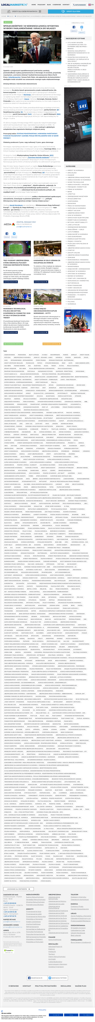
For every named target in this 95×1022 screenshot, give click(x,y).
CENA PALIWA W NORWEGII (48, 836)
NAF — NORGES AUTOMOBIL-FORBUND (15, 591)
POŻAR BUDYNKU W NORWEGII (29, 881)
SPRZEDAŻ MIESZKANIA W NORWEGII (15, 677)
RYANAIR (84, 633)
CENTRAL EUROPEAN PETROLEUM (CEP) (74, 630)
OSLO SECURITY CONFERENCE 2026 (58, 831)
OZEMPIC (52, 470)
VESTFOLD (52, 600)
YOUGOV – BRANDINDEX (62, 525)
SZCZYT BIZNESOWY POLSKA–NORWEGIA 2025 (73, 561)
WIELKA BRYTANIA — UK (42, 712)
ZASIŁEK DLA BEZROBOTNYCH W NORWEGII (65, 754)
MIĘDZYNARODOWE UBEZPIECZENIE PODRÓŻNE (39, 735)
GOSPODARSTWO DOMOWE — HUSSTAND (15, 387)
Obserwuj (7, 237)
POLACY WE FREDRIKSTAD (53, 668)
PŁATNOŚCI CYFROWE (31, 467)
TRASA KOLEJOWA (46, 842)
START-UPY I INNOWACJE (77, 278)
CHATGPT (61, 420)
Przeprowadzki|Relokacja (80, 921)
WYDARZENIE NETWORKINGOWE (74, 715)
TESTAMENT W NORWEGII (77, 509)
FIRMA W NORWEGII (75, 189)
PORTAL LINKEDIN (26, 533)
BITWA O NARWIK (9, 853)
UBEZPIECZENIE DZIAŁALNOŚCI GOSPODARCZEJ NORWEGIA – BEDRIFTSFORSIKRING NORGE (30, 768)
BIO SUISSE (19, 729)
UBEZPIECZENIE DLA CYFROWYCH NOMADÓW (69, 735)
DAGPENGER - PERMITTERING (64, 371)
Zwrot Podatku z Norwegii (81, 916)
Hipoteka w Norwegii (34, 919)
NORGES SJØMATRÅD (83, 478)
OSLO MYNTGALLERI (60, 580)
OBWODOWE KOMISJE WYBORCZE (79, 555)
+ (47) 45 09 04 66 (10, 912)
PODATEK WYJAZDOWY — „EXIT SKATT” (54, 473)
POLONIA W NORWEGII (73, 861)
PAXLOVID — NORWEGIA (73, 412)
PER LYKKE (80, 597)
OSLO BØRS (7, 365)
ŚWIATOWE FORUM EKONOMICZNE (14, 371)
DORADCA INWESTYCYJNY (30, 578)
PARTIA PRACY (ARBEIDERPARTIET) (38, 509)
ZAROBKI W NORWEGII (59, 522)
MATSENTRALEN (40, 660)
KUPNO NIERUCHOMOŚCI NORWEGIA (36, 575)
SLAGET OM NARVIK (36, 856)
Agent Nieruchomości (56, 956)
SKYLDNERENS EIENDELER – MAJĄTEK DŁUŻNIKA (41, 759)
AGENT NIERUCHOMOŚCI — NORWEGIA (61, 575)
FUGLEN (48, 856)
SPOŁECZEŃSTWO (55, 62)
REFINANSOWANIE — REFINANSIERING (22, 360)
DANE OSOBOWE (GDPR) (82, 363)
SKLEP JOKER (59, 790)
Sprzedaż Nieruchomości (35, 899)
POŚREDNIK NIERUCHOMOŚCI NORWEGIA (16, 674)
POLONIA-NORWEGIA (41, 531)
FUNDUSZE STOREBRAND (74, 520)
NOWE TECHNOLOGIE (24, 303)
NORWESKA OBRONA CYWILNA (39, 839)
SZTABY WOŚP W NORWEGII (53, 506)
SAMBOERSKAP (39, 536)
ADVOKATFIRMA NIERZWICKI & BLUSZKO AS (67, 550)
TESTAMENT (50, 536)
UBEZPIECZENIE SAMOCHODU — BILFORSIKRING (18, 379)
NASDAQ (22, 638)
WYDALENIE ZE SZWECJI (28, 801)
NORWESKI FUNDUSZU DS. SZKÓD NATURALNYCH (18, 696)
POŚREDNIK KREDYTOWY (71, 448)
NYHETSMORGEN (78, 784)
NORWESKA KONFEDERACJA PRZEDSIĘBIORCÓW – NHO (62, 823)
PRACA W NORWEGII (73, 365)
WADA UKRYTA (75, 588)
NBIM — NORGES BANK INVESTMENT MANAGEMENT (19, 396)
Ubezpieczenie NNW (56, 913)
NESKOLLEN (65, 839)
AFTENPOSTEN (40, 448)
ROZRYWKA (37, 365)
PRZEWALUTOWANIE (75, 619)
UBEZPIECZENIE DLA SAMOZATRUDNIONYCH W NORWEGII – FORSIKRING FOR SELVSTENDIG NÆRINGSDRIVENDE (36, 765)
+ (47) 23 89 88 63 (9, 903)
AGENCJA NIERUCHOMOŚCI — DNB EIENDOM (43, 679)
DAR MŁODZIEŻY (72, 564)
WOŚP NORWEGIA (25, 831)
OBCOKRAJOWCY (75, 544)
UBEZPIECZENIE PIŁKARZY (11, 861)
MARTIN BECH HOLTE (27, 633)
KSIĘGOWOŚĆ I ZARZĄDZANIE (79, 269)
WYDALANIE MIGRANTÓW (44, 542)
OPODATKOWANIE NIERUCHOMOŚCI (72, 867)
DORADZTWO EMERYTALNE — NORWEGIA (16, 817)
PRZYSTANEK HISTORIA (21, 856)
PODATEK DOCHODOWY (11, 525)
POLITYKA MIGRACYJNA (44, 801)
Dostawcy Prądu (77, 906)
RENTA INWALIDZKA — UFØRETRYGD (34, 547)
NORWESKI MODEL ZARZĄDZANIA (66, 870)
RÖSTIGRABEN (63, 726)
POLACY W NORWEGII (49, 602)
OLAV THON (68, 498)
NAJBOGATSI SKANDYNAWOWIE (13, 390)
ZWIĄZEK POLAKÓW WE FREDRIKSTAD (75, 668)
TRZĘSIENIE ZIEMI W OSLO (11, 839)
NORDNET (60, 638)
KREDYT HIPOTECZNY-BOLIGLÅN (13, 363)
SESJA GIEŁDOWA (50, 569)
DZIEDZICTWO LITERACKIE (11, 531)
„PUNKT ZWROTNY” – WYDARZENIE (14, 701)
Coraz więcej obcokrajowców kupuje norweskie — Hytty (45, 311)
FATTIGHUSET (28, 660)
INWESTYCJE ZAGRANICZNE (33, 828)
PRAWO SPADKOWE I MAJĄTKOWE (33, 437)
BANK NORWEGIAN (36, 619)
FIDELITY (40, 638)
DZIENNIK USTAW (55, 605)
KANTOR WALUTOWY (60, 619)
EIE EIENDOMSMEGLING (11, 572)
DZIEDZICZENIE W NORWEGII (12, 743)
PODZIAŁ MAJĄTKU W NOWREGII (59, 514)
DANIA (28, 478)
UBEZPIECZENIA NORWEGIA (50, 451)
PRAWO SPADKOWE (26, 536)
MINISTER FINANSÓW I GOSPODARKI (14, 825)
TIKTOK (51, 487)
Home (34, 4)
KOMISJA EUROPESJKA (27, 542)
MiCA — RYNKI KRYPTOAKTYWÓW (23, 812)
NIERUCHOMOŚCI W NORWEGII (79, 180)
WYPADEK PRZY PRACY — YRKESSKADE (59, 547)
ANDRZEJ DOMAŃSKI (34, 825)
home (3, 16)
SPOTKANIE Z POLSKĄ (61, 517)
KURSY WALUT (8, 544)
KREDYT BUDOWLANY (42, 382)
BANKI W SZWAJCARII (67, 732)
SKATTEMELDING (42, 553)
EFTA (5, 547)
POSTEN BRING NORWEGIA (12, 641)
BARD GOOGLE (34, 434)
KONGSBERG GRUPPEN (81, 498)
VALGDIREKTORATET (78, 641)
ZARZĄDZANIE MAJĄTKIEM (78, 196)
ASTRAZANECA (84, 390)
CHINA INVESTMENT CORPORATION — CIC (65, 566)
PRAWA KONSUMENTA (62, 588)
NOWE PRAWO (42, 605)
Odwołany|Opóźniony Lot (81, 918)
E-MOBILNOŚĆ (34, 429)
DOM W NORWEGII (75, 215)
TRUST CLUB (33, 715)
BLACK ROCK (8, 522)
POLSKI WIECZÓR (34, 597)
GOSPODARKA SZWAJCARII (50, 732)
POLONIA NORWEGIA (10, 831)
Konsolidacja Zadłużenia (35, 929)
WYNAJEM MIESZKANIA (52, 363)
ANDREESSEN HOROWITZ (23, 630)
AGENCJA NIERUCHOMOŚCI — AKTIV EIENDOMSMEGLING (59, 688)
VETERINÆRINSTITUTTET (29, 481)
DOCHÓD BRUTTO (45, 522)
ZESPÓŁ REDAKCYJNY (26, 222)
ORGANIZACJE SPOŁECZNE (78, 290)
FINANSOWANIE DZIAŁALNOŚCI (62, 456)
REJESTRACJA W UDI (44, 754)
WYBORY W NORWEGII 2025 (49, 644)
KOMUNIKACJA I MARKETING (78, 281)
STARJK (26, 487)
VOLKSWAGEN (73, 445)
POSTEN (80, 605)
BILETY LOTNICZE (34, 354)
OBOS (6, 445)
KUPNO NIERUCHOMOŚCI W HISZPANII (41, 462)
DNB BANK (36, 525)
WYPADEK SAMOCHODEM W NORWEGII (43, 666)
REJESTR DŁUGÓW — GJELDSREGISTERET (46, 376)
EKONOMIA (72, 203)
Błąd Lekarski (76, 935)
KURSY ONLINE (38, 533)
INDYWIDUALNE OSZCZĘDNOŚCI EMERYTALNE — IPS (66, 817)
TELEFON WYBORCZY (47, 558)
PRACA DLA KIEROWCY (53, 608)
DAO (54, 792)
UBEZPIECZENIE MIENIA (33, 878)
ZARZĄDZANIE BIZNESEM (77, 227)
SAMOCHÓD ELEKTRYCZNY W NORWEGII (67, 418)
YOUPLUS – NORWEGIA (83, 718)
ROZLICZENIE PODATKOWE (80, 553)
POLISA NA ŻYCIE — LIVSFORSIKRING (44, 393)
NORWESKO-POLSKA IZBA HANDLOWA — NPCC (50, 812)
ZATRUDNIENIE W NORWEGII (46, 746)
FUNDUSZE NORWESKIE (50, 561)
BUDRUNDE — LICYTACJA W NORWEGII (60, 677)
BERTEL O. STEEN (32, 588)
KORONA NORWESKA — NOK (47, 432)
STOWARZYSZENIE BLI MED (44, 517)
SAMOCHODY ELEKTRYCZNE (78, 218)
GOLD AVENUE (60, 520)
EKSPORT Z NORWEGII (25, 803)
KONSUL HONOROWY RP (67, 597)
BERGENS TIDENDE (82, 467)
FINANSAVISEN (8, 611)
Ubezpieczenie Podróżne (58, 911)
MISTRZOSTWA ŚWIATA (10, 520)
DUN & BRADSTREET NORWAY (12, 724)
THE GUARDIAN (60, 875)
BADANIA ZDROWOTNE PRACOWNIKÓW (15, 649)
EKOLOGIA (40, 396)
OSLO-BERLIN (8, 842)
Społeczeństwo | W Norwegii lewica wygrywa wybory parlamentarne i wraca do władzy (54, 16)
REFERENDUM (8, 809)
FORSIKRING (29, 448)
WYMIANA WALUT (23, 619)
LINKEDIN (55, 423)
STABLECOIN (7, 812)
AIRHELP (28, 393)
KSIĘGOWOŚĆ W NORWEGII (78, 234)
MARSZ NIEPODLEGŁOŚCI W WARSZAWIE (15, 787)
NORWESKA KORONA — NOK (80, 542)
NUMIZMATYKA (8, 583)
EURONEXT (59, 484)
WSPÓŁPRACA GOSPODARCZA (13, 828)
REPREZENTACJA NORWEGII (31, 861)
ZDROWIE (71, 257)
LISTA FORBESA (73, 232)
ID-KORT (18, 547)
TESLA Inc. (54, 382)
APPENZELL (36, 729)
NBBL (85, 401)
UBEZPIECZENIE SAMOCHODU (79, 248)
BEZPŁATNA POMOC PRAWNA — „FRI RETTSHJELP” (39, 418)
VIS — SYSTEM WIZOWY (39, 710)
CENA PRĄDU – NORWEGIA (55, 655)
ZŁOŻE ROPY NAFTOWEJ (11, 633)
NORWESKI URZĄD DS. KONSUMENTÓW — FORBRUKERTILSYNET (22, 594)
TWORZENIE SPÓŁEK (42, 586)
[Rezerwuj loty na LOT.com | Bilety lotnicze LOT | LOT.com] (78, 321)
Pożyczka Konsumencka (35, 934)
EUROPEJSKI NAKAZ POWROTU (45, 539)
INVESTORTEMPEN (84, 644)
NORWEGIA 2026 (36, 820)
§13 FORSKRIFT (77, 649)
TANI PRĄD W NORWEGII (80, 652)
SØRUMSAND (55, 839)
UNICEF (50, 660)
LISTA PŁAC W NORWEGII (11, 757)
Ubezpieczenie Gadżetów (58, 926)
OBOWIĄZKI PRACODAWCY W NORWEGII (69, 746)
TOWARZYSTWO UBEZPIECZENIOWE (14, 721)
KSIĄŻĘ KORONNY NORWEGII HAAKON (29, 561)
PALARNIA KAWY (58, 856)
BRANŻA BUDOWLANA (65, 470)
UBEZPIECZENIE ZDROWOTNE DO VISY (68, 737)
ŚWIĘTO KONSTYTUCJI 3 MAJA (12, 566)
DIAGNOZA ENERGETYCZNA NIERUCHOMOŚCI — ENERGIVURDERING (23, 412)
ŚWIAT (63, 363)
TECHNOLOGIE (30, 363)
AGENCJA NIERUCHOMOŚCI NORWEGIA (71, 671)
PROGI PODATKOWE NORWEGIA (72, 503)
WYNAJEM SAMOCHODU (21, 440)
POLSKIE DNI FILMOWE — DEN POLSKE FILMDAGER (67, 495)
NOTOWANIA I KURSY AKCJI (34, 569)
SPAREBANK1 (76, 451)
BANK (70, 192)
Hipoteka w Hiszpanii (34, 939)
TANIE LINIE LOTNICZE (21, 635)
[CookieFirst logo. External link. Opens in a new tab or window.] (2, 1011)
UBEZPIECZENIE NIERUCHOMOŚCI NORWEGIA (56, 878)
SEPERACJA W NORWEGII (11, 514)
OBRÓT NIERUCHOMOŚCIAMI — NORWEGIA (16, 580)
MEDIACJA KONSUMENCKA (51, 594)
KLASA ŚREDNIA (8, 492)
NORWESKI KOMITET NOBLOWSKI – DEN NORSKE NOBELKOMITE (22, 699)
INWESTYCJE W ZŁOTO (46, 520)
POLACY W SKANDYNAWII (71, 864)
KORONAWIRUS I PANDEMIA (78, 260)
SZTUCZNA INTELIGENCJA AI (75, 420)
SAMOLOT (74, 354)
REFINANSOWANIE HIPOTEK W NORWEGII (16, 616)
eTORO (67, 484)
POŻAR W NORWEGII (62, 872)
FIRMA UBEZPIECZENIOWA (35, 721)
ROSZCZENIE (59, 690)
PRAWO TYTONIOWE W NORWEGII (60, 814)
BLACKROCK (31, 638)
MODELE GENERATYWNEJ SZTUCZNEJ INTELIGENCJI (46, 781)
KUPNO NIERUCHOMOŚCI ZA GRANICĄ (58, 459)
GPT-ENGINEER (8, 630)
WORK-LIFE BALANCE (10, 423)
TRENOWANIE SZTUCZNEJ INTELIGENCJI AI (16, 781)
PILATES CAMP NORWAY (63, 487)
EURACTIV (21, 586)
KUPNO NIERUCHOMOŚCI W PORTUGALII (66, 462)
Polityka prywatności (46, 986)
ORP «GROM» (8, 856)
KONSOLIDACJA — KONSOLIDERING (36, 390)
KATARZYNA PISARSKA (42, 834)
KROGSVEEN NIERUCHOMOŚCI (30, 572)
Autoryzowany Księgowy (57, 964)
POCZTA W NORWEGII (72, 638)
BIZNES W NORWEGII (75, 276)
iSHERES (17, 522)
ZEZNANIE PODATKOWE (28, 553)
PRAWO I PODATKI (74, 241)
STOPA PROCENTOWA (39, 555)
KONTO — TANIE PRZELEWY (68, 379)
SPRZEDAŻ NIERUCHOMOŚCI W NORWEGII (69, 437)
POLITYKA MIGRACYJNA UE (79, 539)
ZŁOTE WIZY (38, 423)
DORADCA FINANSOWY (54, 448)
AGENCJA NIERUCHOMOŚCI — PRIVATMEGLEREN (72, 679)
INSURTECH (7, 398)
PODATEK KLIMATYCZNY (47, 809)
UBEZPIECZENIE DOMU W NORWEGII (69, 489)
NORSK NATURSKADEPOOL (45, 690)
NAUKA (46, 365)
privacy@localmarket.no (12, 927)
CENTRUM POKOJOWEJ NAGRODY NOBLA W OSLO (58, 699)
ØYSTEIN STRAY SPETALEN (72, 798)
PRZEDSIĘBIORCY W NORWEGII (78, 795)
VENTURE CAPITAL (9, 586)
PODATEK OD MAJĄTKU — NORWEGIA (14, 795)
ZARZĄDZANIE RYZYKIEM (45, 371)
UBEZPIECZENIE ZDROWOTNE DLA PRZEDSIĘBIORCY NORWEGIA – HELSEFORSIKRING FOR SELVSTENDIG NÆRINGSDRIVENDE (40, 773)
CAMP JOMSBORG (9, 834)
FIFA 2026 (39, 859)
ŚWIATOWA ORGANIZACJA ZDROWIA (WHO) (36, 409)
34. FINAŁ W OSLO (49, 828)
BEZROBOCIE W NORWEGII (57, 531)
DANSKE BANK (34, 470)
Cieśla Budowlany (55, 962)
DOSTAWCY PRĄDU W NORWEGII (77, 500)
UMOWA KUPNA (66, 594)
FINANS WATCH (68, 721)
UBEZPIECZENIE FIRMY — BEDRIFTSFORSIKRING (74, 376)
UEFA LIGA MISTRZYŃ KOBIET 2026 (14, 850)
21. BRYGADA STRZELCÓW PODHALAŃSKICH (70, 853)
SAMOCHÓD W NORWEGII (81, 432)
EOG (11, 547)
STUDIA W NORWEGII (10, 506)
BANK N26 (48, 619)
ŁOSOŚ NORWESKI (68, 478)
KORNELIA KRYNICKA (66, 743)
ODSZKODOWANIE (9, 354)
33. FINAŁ (66, 506)
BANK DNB (20, 448)
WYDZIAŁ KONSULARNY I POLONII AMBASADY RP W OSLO (72, 558)
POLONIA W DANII (24, 864)
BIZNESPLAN (52, 387)
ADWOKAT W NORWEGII (77, 271)
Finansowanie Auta (33, 911)
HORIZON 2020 (78, 434)
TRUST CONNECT (57, 715)
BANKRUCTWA (57, 724)
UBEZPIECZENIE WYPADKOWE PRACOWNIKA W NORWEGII (43, 751)
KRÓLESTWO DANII (66, 398)
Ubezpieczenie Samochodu (54, 898)
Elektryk (51, 949)
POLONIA (71, 301)
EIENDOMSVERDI (9, 404)
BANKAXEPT (7, 790)
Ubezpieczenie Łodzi (56, 904)
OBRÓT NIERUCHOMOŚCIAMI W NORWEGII (68, 415)
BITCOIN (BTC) (35, 635)
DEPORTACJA (72, 801)
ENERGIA (22, 454)
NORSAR (24, 839)
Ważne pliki (80, 986)
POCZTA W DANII (81, 790)
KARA (6, 360)
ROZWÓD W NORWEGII (69, 511)
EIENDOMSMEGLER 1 (64, 569)
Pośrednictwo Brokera (35, 905)
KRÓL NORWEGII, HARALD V (12, 459)
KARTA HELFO (82, 624)
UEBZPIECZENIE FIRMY (76, 213)
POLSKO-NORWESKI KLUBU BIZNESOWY (15, 715)
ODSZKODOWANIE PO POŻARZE (13, 878)
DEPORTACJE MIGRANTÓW (25, 539)
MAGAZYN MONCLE (27, 859)
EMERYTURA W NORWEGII (77, 220)
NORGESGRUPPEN (19, 790)
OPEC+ (66, 542)
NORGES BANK (80, 371)
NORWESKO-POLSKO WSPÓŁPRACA (14, 564)
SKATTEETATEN (25, 525)
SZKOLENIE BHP (50, 748)
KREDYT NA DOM (74, 210)
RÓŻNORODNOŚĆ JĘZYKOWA (77, 729)
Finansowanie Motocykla (36, 916)
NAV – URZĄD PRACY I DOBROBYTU (56, 533)
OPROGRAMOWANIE (53, 627)
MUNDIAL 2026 (49, 859)
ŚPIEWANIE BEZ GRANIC (64, 600)
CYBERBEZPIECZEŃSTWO (11, 432)
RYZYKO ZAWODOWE (64, 649)
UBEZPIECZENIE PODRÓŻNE (78, 255)
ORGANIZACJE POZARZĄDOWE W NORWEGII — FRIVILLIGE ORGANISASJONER (63, 657)
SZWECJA (81, 442)
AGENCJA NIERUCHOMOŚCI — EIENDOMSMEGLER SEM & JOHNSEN (23, 685)
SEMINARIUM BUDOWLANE (12, 707)
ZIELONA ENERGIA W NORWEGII (71, 845)
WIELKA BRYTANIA (22, 492)
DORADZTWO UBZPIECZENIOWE (49, 398)
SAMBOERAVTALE (9, 539)
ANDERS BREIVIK (9, 465)
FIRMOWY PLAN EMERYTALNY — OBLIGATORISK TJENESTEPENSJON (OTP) (25, 385)
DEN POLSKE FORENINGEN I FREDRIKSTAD (16, 671)
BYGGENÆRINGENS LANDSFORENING (15, 473)
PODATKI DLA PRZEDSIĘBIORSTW (28, 836)
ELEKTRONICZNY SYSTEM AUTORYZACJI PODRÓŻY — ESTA (68, 712)
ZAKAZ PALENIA (43, 814)
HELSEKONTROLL (35, 649)
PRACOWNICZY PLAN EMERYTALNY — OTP (75, 751)
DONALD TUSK (38, 506)
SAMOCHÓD (77, 357)
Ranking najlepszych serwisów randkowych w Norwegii (79, 53)
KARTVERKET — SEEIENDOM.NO (13, 575)
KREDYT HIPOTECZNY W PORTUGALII (33, 459)
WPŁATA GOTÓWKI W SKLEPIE (39, 787)
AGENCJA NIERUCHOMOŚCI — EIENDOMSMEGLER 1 (52, 682)
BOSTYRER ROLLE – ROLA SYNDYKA (14, 759)
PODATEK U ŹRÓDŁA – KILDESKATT (27, 465)
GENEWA (45, 729)
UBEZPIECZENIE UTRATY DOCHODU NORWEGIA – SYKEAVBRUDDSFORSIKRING (26, 779)
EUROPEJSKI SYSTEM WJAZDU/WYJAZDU (62, 707)
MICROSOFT (7, 487)
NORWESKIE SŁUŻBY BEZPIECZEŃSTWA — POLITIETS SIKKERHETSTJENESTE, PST (26, 495)
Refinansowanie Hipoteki (36, 937)
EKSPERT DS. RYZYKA (10, 881)
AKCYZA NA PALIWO (10, 836)
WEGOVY (44, 470)
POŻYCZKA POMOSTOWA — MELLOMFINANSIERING (56, 374)
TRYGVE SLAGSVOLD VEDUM (59, 509)
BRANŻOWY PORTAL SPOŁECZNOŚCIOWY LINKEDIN (66, 779)
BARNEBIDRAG (26, 514)
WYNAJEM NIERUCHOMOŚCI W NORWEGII (50, 401)
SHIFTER (33, 611)
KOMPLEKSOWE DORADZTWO (41, 456)
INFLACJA (27, 555)
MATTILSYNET (43, 481)
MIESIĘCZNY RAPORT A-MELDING (13, 751)
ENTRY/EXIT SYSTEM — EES (11, 710)
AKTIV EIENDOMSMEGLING (62, 572)
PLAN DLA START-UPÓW (57, 586)
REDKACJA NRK (32, 784)
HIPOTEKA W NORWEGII (77, 273)
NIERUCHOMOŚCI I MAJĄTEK (52, 303)
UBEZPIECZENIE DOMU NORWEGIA (78, 875)
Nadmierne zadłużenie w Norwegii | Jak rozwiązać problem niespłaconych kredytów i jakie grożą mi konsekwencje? (79, 78)
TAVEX (76, 456)
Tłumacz (51, 954)
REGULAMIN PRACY (63, 748)
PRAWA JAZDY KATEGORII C (70, 608)
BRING (73, 605)
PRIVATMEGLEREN (47, 572)
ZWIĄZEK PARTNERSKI (10, 536)
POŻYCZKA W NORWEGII (77, 208)
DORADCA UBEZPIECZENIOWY (67, 663)
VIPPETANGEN (50, 564)
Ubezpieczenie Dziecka (57, 921)
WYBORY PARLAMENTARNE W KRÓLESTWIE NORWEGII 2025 (21, 644)
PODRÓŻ (71, 175)
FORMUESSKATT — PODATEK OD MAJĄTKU (40, 795)
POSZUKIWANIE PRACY (10, 533)
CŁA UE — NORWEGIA (10, 803)
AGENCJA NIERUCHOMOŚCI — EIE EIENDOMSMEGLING (19, 682)
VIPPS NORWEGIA (47, 525)
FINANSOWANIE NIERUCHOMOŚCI (41, 580)
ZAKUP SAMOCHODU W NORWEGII (14, 588)
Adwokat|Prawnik (55, 946)
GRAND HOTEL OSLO (74, 580)
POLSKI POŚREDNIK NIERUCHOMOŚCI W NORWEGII (71, 674)
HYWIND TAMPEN (9, 442)
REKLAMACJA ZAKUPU (73, 586)
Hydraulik (52, 951)
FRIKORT (33, 503)
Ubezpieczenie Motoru (57, 901)
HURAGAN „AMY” (80, 693)
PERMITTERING (31, 754)
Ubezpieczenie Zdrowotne (58, 923)
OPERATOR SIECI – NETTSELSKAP (36, 655)
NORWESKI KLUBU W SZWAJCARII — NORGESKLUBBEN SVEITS (21, 732)
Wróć (9, 22)
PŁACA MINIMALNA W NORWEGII (13, 498)
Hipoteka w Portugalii (34, 942)
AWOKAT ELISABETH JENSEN (12, 437)
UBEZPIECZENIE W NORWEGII (22, 357)
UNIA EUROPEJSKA (75, 236)
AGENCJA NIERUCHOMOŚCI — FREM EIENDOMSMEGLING (61, 685)
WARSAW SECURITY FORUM (79, 831)
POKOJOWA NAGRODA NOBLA (57, 696)
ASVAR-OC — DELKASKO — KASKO (43, 357)
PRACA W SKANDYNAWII (77, 206)
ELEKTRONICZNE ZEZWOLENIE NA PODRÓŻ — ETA (18, 712)
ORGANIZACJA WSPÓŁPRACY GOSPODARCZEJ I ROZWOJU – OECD (58, 611)
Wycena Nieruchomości (35, 902)
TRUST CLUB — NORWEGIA (58, 429)
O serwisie (57, 4)
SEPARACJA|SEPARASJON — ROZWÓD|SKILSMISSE (63, 390)
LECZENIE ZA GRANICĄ (50, 622)
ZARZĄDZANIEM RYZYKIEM (78, 292)
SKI (84, 544)
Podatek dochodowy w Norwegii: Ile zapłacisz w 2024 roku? (78, 59)
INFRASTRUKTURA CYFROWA (12, 847)
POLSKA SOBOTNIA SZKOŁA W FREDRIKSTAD (44, 671)
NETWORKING (52, 597)
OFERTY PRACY (35, 387)
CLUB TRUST (7, 440)
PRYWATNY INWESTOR (34, 870)
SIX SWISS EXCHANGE (10, 638)
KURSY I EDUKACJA (75, 288)
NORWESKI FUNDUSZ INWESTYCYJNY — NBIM (37, 566)
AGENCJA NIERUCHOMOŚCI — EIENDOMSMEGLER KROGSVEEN (22, 688)
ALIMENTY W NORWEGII (40, 514)
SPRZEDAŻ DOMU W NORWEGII (38, 677)
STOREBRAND (65, 451)
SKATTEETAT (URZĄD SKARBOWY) (59, 553)
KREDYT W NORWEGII (76, 170)
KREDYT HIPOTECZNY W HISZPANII (50, 445)
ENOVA (76, 440)
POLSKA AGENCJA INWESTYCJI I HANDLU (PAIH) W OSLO (57, 704)
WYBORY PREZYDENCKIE (30, 558)
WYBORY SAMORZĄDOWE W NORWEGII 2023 (30, 442)
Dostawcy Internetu (78, 897)
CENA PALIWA (72, 834)
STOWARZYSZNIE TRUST (25, 718)
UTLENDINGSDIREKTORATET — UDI (14, 754)
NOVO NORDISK (22, 470)
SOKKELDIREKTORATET (72, 633)
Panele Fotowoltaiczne (80, 909)
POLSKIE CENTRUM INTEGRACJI (80, 517)
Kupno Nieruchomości (35, 897)
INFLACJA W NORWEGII (30, 398)
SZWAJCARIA (59, 426)
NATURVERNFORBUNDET (11, 481)
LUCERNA (62, 729)
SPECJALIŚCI (72, 173)
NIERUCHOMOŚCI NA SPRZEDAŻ (13, 393)
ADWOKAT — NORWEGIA (20, 434)
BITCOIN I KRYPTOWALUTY (77, 222)
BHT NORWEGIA (33, 646)
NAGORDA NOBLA (41, 696)
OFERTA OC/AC (8, 668)
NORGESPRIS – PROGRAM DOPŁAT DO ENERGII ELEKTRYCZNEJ (52, 652)
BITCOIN (51, 385)
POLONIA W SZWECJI (10, 864)
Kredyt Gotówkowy (33, 922)
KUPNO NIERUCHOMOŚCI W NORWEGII (15, 462)
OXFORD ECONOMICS (75, 616)
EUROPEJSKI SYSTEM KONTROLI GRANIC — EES (62, 710)
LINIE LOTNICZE (74, 225)
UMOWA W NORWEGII (65, 432)
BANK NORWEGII (49, 544)
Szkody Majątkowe (78, 933)
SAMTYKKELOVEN (30, 605)
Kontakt (66, 4)
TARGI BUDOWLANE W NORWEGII (28, 704)
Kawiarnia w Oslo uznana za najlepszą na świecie (47, 261)
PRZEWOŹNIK (22, 354)
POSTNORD (26, 641)
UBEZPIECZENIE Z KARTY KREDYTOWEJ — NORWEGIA (46, 740)
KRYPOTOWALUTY (63, 393)
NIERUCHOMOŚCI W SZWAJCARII (13, 478)
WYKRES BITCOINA (59, 635)
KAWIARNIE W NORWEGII (11, 859)
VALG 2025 (66, 641)
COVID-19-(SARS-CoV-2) (10, 374)
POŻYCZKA (7, 357)
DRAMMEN (72, 454)
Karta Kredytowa (54, 939)
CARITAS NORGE (33, 657)
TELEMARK (42, 600)
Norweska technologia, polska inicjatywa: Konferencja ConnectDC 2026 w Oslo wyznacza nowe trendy (16, 313)
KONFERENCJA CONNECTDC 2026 (64, 842)
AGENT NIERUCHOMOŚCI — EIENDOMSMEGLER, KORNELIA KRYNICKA (51, 440)
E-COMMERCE (63, 792)
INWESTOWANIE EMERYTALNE (39, 817)
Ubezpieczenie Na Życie (57, 918)
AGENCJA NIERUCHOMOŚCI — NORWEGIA (52, 578)
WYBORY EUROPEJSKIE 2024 (12, 484)
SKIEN (43, 597)
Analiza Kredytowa (33, 924)
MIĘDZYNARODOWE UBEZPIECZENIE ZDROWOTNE (18, 737)
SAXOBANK (17, 487)
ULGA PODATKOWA (9, 429)
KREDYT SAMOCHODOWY (48, 467)
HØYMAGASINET (58, 701)
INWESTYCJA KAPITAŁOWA (11, 578)
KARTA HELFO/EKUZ (10, 627)
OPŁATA (86, 357)
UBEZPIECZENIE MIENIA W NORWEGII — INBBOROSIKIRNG (55, 693)
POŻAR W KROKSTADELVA (78, 872)
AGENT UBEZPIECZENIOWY (35, 454)
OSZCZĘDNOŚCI (26, 432)
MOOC (47, 423)
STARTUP (71, 250)
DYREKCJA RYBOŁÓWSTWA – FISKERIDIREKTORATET (19, 517)
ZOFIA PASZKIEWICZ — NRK (72, 781)
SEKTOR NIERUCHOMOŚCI (71, 724)
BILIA (51, 588)
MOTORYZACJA (73, 283)
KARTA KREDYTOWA (59, 454)
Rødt (30, 114)
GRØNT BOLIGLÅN (81, 743)
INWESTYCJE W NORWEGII (68, 644)
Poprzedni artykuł (14, 344)
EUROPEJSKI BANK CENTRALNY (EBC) (61, 476)
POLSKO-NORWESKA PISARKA (36, 528)
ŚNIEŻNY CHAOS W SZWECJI (52, 820)
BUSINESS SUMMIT (9, 561)
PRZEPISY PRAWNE (59, 801)
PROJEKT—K (44, 429)
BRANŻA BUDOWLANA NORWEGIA (14, 726)
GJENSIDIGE (86, 451)
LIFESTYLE (57, 255)
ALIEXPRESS (71, 473)
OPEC (21, 423)
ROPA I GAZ (29, 423)
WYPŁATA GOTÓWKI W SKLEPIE (59, 787)
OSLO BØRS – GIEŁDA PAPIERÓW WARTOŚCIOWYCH (38, 484)
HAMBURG (35, 842)
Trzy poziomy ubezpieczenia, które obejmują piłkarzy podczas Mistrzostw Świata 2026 (16, 263)
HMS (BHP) (62, 646)
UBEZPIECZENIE (8, 448)
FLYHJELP (44, 354)
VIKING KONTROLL (34, 591)
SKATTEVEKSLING (54, 867)
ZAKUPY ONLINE (74, 253)
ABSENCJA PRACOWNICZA (38, 487)
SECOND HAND (81, 385)
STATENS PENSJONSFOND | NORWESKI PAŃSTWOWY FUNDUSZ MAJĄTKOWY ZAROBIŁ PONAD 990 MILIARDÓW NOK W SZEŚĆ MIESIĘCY (31, 136)
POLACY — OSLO (44, 715)
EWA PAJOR (63, 847)
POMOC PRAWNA (41, 360)
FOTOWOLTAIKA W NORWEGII (28, 445)
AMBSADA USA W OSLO (58, 834)
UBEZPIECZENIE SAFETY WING (13, 735)
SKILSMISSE (75, 514)
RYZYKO (61, 365)
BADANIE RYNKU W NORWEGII (13, 418)
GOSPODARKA (73, 201)
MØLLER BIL (43, 588)
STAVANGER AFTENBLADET (66, 467)
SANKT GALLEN (8, 729)
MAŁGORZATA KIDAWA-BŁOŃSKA (13, 602)
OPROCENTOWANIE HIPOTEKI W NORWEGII (61, 613)
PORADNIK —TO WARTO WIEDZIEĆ (20, 255)
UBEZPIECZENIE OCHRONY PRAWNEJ (15, 597)
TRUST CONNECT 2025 (67, 718)
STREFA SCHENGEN (41, 476)
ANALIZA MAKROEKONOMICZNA (29, 374)
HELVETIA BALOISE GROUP (79, 878)
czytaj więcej (9, 282)
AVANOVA (18, 652)
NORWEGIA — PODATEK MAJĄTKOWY (51, 798)
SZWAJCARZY (80, 806)
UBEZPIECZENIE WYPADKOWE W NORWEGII (16, 550)
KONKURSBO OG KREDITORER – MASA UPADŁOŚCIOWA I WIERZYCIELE (24, 762)
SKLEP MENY (69, 790)
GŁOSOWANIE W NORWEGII (12, 558)
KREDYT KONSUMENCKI (11, 451)
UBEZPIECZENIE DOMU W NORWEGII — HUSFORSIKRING (20, 693)
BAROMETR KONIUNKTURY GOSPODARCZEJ (37, 724)
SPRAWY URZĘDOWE (10, 368)
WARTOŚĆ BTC (72, 635)
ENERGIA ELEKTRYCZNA (76, 239)
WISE (85, 619)
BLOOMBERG (40, 633)
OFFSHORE (78, 396)
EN (92, 4)
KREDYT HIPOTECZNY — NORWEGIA (77, 578)
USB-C (85, 503)
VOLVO (80, 473)
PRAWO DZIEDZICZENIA (75, 533)
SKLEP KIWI (48, 790)
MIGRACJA (7, 434)
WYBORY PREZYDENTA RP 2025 (57, 555)
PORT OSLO (61, 564)
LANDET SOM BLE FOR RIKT (54, 633)
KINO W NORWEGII (34, 473)
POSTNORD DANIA (45, 792)
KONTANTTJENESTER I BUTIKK (79, 787)
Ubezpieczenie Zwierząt (57, 916)
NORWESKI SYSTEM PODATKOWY (13, 798)
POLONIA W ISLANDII (54, 864)
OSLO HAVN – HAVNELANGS (35, 564)
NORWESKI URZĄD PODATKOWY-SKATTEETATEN (39, 426)
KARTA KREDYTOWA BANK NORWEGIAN (15, 622)
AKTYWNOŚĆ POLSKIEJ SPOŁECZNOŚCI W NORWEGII (55, 784)
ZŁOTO (70, 363)
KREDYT (82, 445)
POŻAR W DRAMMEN (47, 872)
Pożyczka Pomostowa (34, 932)
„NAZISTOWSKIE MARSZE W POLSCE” (14, 784)
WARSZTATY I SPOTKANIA (73, 701)
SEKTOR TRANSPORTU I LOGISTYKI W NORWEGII (29, 608)
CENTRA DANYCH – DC (51, 847)
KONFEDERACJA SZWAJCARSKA (80, 726)
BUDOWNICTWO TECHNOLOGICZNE (48, 845)
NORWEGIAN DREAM (67, 423)
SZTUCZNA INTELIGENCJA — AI (35, 627)
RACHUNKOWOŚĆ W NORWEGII (13, 467)
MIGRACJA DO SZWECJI (11, 801)
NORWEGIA (72, 304)
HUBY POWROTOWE (62, 539)
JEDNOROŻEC (66, 627)
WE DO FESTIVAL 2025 (82, 699)
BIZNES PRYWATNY (60, 795)
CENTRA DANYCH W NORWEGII (33, 847)
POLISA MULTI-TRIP (35, 622)
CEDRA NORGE (48, 870)
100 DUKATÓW (20, 583)
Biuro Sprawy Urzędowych (81, 942)
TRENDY (53, 365)
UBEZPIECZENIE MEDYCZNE (33, 624)
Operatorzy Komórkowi (80, 899)
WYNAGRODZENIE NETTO (30, 522)
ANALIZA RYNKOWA (33, 726)
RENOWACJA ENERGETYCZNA (77, 429)
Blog (49, 4)
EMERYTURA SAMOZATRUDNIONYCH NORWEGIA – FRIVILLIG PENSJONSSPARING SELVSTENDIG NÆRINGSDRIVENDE (37, 776)
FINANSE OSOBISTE (19, 365)
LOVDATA (65, 605)
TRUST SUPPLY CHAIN (42, 707)
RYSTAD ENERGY (45, 616)
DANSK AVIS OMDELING (76, 792)
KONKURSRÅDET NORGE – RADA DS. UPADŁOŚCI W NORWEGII (65, 762)
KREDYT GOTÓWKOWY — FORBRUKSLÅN (46, 379)
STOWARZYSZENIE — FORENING (13, 426)
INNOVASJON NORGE (22, 611)
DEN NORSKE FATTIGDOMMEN (13, 660)
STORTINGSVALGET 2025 (53, 641)
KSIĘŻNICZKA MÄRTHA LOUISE (47, 489)
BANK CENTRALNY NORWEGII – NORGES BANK (32, 613)
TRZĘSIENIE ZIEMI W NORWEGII (69, 836)
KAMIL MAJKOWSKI (9, 718)
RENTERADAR (81, 613)
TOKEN (87, 809)
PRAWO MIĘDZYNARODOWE (33, 511)
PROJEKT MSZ (60, 861)
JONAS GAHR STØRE (25, 506)
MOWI (83, 514)
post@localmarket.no (24, 227)
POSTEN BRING (8, 608)
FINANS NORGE (22, 429)
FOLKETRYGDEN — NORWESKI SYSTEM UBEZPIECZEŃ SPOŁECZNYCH (23, 748)
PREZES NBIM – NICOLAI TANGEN (13, 569)
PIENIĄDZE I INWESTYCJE (77, 187)
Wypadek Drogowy (78, 928)
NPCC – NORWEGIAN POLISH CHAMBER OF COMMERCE (19, 814)
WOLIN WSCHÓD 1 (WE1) (53, 630)
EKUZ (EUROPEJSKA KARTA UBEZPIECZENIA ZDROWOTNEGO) (44, 498)
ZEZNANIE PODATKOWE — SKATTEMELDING (61, 360)
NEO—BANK (22, 368)
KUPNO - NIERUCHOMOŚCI (27, 746)
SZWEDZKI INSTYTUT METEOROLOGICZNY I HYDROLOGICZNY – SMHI (23, 823)
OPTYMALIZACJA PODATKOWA (39, 492)
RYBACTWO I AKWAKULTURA (12, 409)
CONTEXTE (30, 586)
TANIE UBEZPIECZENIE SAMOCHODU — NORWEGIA (18, 663)
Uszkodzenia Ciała (78, 930)
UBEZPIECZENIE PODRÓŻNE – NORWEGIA (16, 740)
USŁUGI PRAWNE (25, 456)
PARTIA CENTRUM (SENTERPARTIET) (14, 509)
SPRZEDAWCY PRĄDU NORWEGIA (13, 655)
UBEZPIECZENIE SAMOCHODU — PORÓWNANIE (71, 666)
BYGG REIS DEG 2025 (10, 704)
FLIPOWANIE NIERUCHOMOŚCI (37, 867)
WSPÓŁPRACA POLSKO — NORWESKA (14, 600)
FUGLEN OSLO (70, 856)
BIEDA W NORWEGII (61, 660)
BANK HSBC (58, 542)
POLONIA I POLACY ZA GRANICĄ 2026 (15, 867)
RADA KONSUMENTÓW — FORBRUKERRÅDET (55, 591)
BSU (35, 432)
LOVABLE (21, 627)
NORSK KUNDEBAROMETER (12, 407)
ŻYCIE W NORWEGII (75, 299)
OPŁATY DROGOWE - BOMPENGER (55, 500)
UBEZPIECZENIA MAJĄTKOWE (79, 177)
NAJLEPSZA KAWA (82, 856)
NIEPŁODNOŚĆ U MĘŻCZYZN (45, 875)
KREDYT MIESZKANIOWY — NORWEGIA (15, 415)
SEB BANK (34, 616)
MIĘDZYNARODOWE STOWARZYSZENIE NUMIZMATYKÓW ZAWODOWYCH (60, 583)
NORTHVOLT (7, 503)
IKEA (29, 365)
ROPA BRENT (50, 437)
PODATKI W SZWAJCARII (64, 809)
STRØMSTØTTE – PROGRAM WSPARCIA (15, 657)
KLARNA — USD (78, 809)
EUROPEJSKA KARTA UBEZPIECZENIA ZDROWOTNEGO (59, 624)
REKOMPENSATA (55, 354)
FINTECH (39, 363)
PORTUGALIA (31, 371)
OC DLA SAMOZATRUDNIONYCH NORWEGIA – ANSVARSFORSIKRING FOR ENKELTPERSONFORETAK (32, 770)
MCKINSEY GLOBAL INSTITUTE (54, 412)
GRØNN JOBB (8, 652)
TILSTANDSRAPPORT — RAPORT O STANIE (16, 679)
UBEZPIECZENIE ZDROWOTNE (12, 624)
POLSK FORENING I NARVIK (47, 853)
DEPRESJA (71, 531)
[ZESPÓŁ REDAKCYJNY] (9, 224)
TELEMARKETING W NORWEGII (64, 806)
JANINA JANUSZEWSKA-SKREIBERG (14, 528)
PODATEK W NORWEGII (11, 553)
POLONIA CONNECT (47, 861)
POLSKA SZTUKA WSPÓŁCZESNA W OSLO (38, 701)
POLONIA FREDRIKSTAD (36, 668)
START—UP (45, 407)
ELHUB (68, 655)
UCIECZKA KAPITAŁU (32, 798)
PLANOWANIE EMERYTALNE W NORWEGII (16, 820)
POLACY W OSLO (27, 531)
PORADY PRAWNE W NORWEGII (72, 407)
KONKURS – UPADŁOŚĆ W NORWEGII (68, 757)
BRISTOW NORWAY (9, 470)
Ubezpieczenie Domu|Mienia (54, 907)
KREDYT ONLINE (84, 354)
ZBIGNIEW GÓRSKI (21, 668)
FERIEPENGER (74, 522)
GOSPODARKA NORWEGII (49, 726)
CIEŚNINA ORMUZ (9, 619)
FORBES (31, 476)
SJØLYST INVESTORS (77, 484)
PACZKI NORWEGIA (38, 641)
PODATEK (68, 357)
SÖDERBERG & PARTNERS (53, 721)
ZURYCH (27, 729)
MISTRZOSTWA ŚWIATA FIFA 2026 (65, 859)
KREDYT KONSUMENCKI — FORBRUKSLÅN (41, 415)
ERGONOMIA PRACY (49, 649)
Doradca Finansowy (56, 967)
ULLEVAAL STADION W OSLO (35, 850)
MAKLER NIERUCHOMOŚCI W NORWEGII (42, 674)
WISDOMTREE (50, 638)
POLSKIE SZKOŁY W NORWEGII (13, 605)
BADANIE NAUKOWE (65, 434)
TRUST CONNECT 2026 (29, 845)
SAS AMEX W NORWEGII (31, 872)
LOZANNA (54, 729)
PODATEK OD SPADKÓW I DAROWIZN (26, 809)
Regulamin (66, 986)
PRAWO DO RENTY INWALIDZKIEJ (41, 550)
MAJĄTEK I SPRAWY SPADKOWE (13, 511)
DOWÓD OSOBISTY (62, 544)
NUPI (64, 445)
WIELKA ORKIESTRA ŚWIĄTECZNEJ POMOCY (69, 828)
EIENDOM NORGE (22, 404)
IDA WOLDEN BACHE (10, 613)
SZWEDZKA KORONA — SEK (23, 544)
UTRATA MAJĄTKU (46, 881)
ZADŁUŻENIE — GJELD (76, 229)
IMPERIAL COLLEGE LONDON (12, 875)
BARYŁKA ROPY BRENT (59, 616)
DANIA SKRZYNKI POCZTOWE (12, 792)
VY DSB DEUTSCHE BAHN (22, 842)
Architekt (52, 959)
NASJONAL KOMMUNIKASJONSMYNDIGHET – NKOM (19, 806)
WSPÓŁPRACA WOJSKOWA (25, 834)
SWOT (44, 387)
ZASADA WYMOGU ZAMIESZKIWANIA (14, 870)
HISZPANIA (17, 398)
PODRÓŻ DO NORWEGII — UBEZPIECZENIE (77, 740)
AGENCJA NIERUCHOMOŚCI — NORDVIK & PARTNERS (19, 690)
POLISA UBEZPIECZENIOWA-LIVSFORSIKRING (42, 368)
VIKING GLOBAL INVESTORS (66, 465)
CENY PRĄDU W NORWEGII (52, 511)
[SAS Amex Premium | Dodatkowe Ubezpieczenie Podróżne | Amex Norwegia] (78, 124)
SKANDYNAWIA (73, 266)
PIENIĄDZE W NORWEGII (35, 790)
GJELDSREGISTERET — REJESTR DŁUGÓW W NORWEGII (19, 420)
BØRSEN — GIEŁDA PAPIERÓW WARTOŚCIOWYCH (46, 478)
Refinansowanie (32, 927)
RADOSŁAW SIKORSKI (39, 831)
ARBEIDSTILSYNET (73, 646)
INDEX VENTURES (39, 630)
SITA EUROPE (26, 710)
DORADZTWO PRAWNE (10, 456)
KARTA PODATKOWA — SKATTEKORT (49, 503)
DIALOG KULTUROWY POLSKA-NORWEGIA (60, 528)
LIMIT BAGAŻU (8, 635)
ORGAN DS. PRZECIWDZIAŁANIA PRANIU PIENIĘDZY (65, 481)
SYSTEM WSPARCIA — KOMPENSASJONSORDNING (18, 382)
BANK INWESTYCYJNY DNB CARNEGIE (15, 646)
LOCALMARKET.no (76, 404)
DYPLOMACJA (32, 600)
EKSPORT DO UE (68, 803)
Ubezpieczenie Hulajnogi (58, 933)
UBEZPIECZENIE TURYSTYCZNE (45, 737)
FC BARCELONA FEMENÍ (52, 850)
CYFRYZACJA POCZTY (30, 792)
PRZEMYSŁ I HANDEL (55, 803)
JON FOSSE (14, 445)
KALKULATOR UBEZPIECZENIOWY (45, 663)
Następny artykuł (50, 344)
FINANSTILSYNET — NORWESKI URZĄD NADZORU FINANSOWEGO (48, 404)
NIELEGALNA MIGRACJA (11, 542)
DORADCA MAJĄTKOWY (72, 536)
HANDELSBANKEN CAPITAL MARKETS (14, 476)
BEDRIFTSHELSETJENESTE (48, 646)
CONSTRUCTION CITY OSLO (12, 845)
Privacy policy (42, 1009)
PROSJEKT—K (71, 442)
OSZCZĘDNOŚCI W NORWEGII (28, 520)
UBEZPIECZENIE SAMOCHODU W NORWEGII (16, 666)
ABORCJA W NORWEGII (21, 503)
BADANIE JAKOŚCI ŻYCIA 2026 (12, 872)
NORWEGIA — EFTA (40, 803)
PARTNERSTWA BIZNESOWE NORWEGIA (46, 718)
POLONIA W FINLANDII (39, 864)
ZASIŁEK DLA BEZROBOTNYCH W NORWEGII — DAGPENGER (38, 757)
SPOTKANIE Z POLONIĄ (33, 602)
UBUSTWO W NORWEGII (76, 660)
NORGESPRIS (27, 652)
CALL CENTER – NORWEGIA (44, 806)
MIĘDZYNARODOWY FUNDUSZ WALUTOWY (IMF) (18, 376)
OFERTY (48, 454)
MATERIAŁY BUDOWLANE (78, 393)
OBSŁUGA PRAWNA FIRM (49, 434)
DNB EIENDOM (77, 569)
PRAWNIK (59, 536)
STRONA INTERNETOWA (80, 627)
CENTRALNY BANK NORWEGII (12, 555)
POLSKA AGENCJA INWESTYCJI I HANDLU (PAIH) (57, 825)
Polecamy (41, 4)
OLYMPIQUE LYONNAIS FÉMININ (72, 850)
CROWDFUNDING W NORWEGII (47, 420)
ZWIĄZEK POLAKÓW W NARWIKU (26, 853)
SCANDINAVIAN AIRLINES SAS (64, 385)
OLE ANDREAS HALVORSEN (47, 465)
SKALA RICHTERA (77, 839)
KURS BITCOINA (46, 635)
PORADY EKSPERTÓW (10, 746)
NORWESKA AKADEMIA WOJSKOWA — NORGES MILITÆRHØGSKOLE (23, 500)
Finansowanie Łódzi (34, 914)
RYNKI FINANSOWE (75, 285)
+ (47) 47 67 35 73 (9, 916)
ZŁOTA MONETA (31, 583)
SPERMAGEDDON (29, 875)
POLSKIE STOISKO (28, 707)
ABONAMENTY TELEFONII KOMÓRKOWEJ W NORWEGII (20, 489)
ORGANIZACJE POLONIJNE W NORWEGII (69, 602)
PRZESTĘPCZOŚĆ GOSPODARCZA (55, 442)
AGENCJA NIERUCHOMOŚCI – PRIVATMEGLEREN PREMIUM (40, 743)
